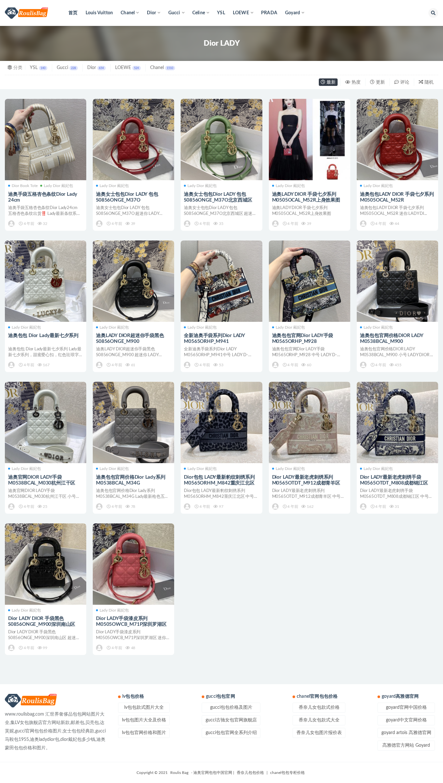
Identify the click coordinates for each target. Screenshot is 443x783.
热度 (355, 82)
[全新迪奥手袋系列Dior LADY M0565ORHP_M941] (221, 281)
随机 (428, 82)
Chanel (161, 67)
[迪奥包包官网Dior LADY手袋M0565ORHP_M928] (309, 281)
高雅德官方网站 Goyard (406, 745)
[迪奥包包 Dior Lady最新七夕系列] (45, 281)
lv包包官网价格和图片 (144, 732)
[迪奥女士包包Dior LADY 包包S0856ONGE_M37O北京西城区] (221, 139)
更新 (380, 82)
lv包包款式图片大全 (144, 707)
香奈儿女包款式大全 (319, 720)
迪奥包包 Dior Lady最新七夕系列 (43, 335)
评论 (404, 82)
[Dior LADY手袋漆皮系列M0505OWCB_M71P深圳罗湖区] (133, 564)
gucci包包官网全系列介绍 (231, 732)
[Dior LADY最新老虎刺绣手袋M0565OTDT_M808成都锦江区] (397, 422)
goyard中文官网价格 (406, 720)
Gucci (66, 67)
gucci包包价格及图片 (231, 707)
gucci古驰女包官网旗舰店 (231, 720)
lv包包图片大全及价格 (144, 720)
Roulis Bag (179, 773)
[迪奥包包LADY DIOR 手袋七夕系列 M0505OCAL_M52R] (397, 139)
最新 (330, 82)
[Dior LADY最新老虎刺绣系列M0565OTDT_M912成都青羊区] (309, 422)
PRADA (269, 13)
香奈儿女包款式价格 (319, 707)
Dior (95, 67)
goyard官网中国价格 (406, 707)
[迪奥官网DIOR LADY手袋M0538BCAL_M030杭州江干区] (45, 422)
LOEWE (127, 67)
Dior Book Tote (25, 186)
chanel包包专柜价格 (287, 773)
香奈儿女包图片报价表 (319, 732)
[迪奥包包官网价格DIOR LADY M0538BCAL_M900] (397, 281)
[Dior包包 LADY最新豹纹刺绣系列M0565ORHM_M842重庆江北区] (221, 422)
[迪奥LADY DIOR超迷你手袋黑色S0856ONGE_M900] (133, 281)
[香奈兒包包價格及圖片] (12, 223)
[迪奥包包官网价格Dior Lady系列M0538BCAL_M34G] (133, 422)
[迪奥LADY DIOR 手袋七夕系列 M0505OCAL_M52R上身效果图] (309, 139)
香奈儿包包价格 (250, 773)
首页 (73, 13)
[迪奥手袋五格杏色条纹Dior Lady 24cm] (45, 139)
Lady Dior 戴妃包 (58, 186)
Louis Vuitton (99, 13)
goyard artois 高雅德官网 (406, 732)
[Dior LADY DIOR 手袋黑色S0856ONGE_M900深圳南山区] (45, 564)
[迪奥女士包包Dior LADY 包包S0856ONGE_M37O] (133, 139)
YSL (221, 13)
